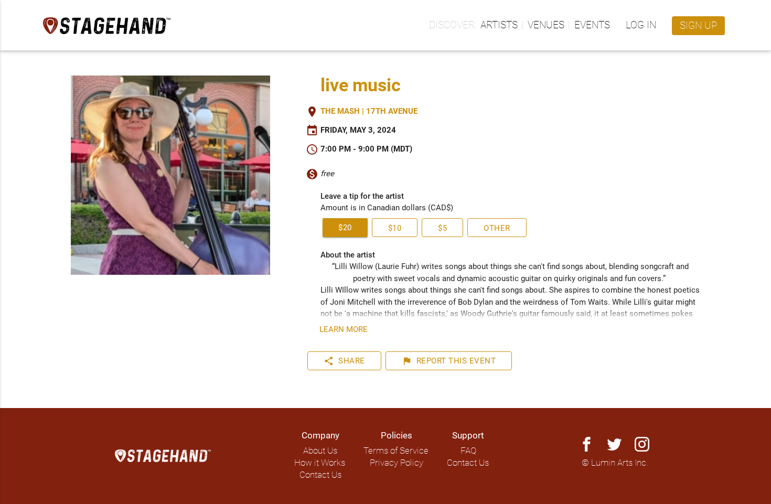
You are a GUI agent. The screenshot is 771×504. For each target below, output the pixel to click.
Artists (499, 25)
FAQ (468, 451)
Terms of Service (396, 451)
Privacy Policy (396, 463)
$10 (395, 228)
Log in (641, 25)
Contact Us (320, 475)
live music (360, 84)
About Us (320, 451)
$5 (442, 228)
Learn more (343, 329)
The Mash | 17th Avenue (368, 111)
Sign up (698, 25)
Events (592, 25)
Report (449, 361)
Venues (546, 25)
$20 (345, 227)
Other (497, 228)
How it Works (319, 463)
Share (344, 361)
